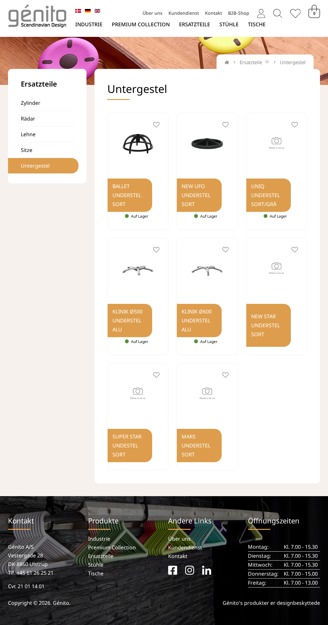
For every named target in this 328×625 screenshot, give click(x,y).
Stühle (229, 24)
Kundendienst (183, 12)
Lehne (28, 134)
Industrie (88, 24)
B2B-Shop (238, 12)
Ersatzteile (194, 24)
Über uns (152, 12)
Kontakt (213, 12)
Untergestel (35, 165)
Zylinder (30, 102)
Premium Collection (141, 24)
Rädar (28, 118)
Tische (257, 24)
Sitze (26, 150)
